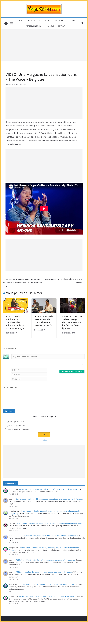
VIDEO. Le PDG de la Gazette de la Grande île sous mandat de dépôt (43, 321)
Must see (31, 20)
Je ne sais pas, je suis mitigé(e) (19, 429)
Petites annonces (33, 26)
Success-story (45, 20)
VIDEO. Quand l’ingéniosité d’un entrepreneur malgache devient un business (45, 560)
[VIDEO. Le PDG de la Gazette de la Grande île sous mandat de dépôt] (44, 305)
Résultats (44, 440)
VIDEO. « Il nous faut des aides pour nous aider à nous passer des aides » (44, 572)
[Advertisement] (44, 45)
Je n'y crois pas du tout (16, 425)
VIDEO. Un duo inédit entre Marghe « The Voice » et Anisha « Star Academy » (15, 322)
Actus (21, 20)
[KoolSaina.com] (6, 23)
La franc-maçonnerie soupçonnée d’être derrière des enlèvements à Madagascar (47, 535)
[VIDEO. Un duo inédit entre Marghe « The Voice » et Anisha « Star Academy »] (15, 305)
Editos (72, 20)
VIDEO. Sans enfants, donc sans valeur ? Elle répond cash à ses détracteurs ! (48, 489)
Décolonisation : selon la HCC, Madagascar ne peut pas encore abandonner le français (49, 499)
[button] (42, 26)
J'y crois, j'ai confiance (16, 422)
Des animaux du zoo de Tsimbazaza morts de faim (63, 281)
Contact (61, 26)
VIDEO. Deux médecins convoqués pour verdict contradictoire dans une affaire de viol (24, 282)
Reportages (60, 20)
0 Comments (21, 84)
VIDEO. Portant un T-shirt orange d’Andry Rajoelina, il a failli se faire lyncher (72, 322)
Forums (50, 26)
